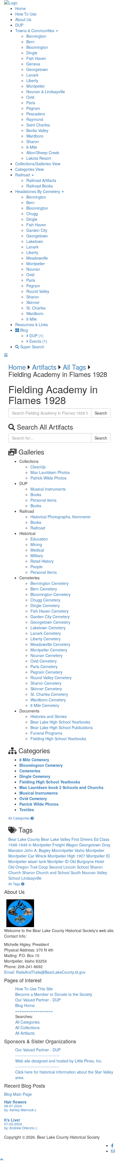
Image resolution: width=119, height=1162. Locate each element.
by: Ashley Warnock (20, 1109)
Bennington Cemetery (49, 583)
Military (36, 555)
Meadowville (37, 258)
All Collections (27, 1027)
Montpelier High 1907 (67, 856)
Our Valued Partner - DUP (38, 1000)
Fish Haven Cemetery (49, 611)
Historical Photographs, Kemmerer (60, 516)
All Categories (19, 818)
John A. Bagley (38, 850)
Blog (23, 330)
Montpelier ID (98, 856)
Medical (37, 550)
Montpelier (35, 86)
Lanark (32, 75)
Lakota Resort (38, 158)
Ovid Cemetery (43, 661)
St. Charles (36, 308)
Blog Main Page (18, 1094)
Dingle (31, 52)
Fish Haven (36, 58)
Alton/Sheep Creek (42, 152)
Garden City (36, 230)
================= (34, 1011)
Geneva (33, 64)
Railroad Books (39, 186)
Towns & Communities (35, 30)
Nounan (33, 269)
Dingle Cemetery (45, 605)
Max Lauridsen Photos (50, 472)
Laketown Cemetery (48, 627)
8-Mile (31, 147)
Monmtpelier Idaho (69, 850)
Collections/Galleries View (37, 163)
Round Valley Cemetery (51, 677)
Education (39, 539)
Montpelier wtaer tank (27, 861)
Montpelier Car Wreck (28, 856)
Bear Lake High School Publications (61, 727)
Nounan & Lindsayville (45, 91)
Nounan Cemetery (46, 655)
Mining (36, 544)
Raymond (34, 119)
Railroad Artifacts (41, 180)
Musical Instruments (48, 489)
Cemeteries (29, 770)
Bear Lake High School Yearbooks (60, 722)
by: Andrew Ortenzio (20, 1127)
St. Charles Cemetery (49, 694)
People (36, 566)
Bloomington (37, 47)
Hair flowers (15, 1102)
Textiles (26, 809)
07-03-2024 (13, 1124)
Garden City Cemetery (50, 616)
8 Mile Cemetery (44, 705)
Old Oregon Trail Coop (28, 867)
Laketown (34, 241)
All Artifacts (25, 1033)
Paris (30, 102)
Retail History (42, 561)
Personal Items (43, 572)
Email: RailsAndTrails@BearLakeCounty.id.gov (45, 972)
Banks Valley (37, 130)
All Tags (74, 367)
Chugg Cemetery (45, 600)
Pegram (33, 108)
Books (35, 494)
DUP (19, 25)
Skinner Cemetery (46, 688)
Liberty (32, 80)
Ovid (30, 97)
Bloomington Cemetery (50, 594)
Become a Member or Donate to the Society (53, 994)
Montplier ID (58, 861)
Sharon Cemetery (45, 683)
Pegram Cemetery (46, 672)
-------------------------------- (37, 1055)
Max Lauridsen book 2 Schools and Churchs (61, 787)
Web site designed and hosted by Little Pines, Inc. (58, 1061)
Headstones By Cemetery (38, 191)
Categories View (29, 169)
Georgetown (37, 69)
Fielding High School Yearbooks (58, 738)
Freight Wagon (65, 845)
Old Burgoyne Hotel (87, 861)
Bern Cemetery (43, 589)
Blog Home (25, 1005)
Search (101, 413)
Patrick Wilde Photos (48, 478)
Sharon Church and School (46, 872)
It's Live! (12, 1120)
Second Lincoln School (69, 867)
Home (20, 8)
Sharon (32, 141)
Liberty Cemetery (45, 638)
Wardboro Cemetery (48, 699)
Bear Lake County (24, 839)
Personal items (43, 500)
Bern (30, 41)
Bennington (36, 36)
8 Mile (31, 319)
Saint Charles (38, 125)
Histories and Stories (48, 716)
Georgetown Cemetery (50, 622)
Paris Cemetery (44, 666)
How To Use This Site (34, 988)
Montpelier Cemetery (48, 650)
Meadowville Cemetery (50, 644)
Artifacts (44, 367)
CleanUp (38, 467)
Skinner (33, 302)
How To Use (26, 14)
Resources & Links (31, 324)
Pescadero (35, 113)
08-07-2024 (13, 1105)
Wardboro (34, 136)
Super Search (31, 346)
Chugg (32, 213)
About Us (23, 19)
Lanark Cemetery (45, 633)
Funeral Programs (46, 733)
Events (37, 341)
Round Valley (37, 291)
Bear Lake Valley (56, 839)
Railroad (23, 174)
